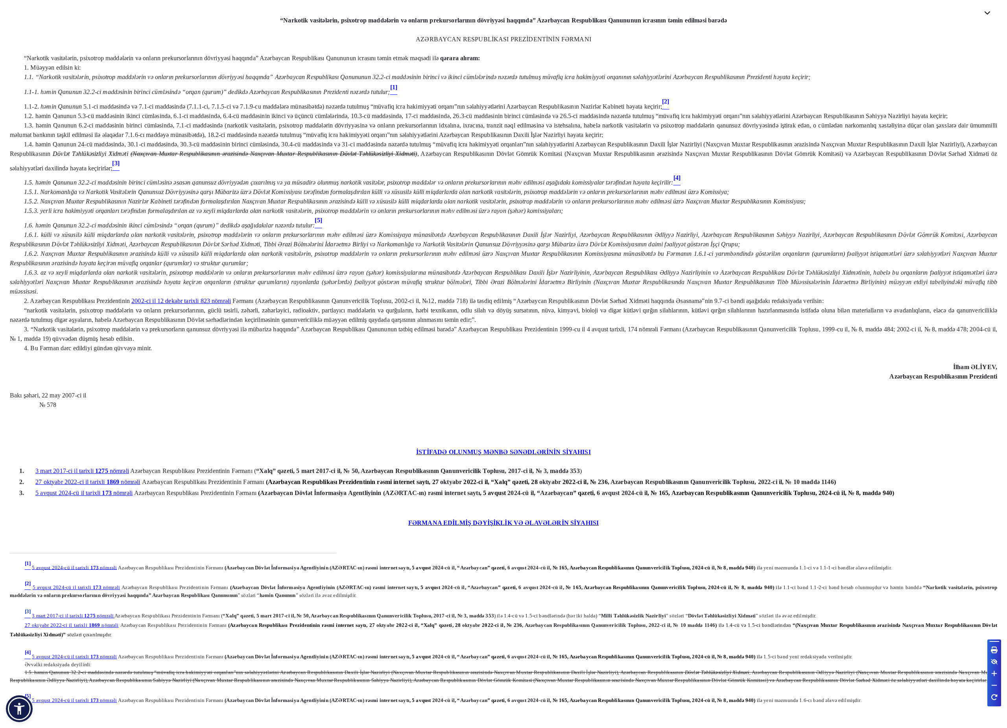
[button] (19, 708)
